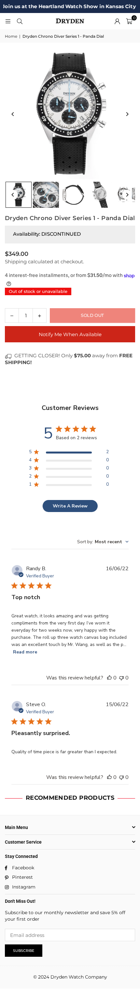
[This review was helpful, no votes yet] (109, 677)
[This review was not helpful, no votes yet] (121, 677)
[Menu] (8, 21)
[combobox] (103, 542)
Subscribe (23, 950)
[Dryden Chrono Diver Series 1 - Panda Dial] (18, 194)
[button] (129, 21)
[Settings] (117, 21)
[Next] (127, 114)
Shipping (16, 261)
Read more (25, 652)
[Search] (19, 21)
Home (11, 36)
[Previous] (13, 114)
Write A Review (70, 506)
